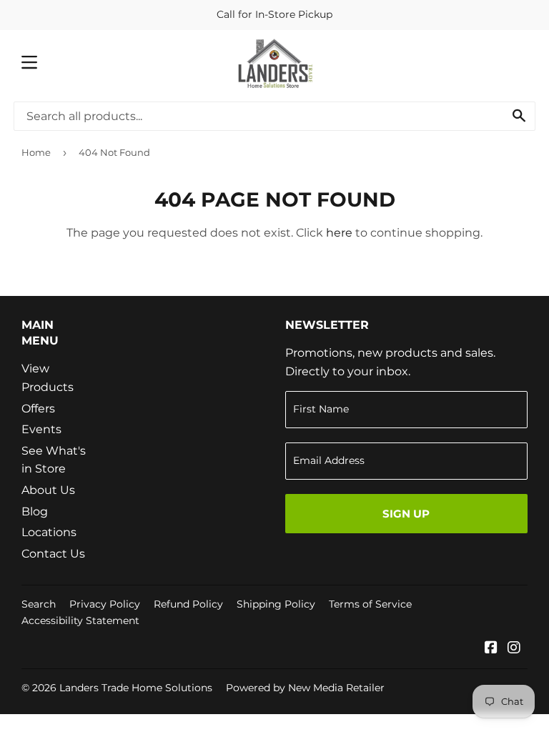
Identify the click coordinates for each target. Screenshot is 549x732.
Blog (34, 511)
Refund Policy (188, 604)
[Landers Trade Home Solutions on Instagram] (514, 649)
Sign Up (406, 513)
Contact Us (53, 553)
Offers (38, 408)
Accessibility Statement (80, 620)
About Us (48, 490)
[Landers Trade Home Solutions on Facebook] (491, 649)
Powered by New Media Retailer (305, 687)
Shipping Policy (276, 604)
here (339, 232)
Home (36, 152)
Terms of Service (370, 604)
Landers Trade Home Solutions (135, 687)
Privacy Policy (104, 604)
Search (38, 604)
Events (41, 429)
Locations (48, 532)
